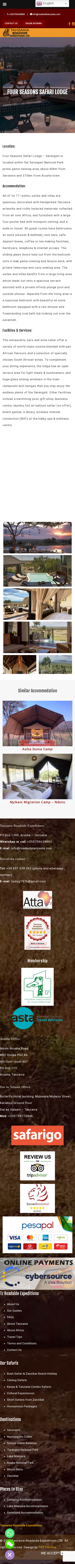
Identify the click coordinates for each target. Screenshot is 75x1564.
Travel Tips (14, 1337)
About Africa (15, 1330)
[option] (37, 753)
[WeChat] (9, 1544)
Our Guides (14, 1310)
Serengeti (13, 1430)
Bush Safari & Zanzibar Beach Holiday (32, 1373)
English (48, 3)
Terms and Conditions (21, 1343)
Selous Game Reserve (22, 1443)
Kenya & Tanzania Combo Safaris (29, 1386)
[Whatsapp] (9, 1533)
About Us (13, 1304)
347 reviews (37, 935)
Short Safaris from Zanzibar (25, 1399)
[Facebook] (69, 24)
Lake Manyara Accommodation (27, 1506)
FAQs (10, 1317)
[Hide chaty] (9, 1555)
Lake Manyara (16, 1456)
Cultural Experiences (21, 1393)
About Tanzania (17, 1323)
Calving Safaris (17, 1380)
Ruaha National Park (20, 1462)
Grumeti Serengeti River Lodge (37, 749)
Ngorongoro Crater (19, 1436)
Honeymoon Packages (22, 1406)
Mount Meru (15, 1469)
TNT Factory (47, 1547)
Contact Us (14, 1350)
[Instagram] (73, 24)
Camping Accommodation (24, 1499)
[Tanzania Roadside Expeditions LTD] (16, 32)
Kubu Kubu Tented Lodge (37, 802)
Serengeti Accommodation (25, 1512)
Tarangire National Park (22, 1449)
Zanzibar (13, 1476)
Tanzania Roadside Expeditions (37, 926)
